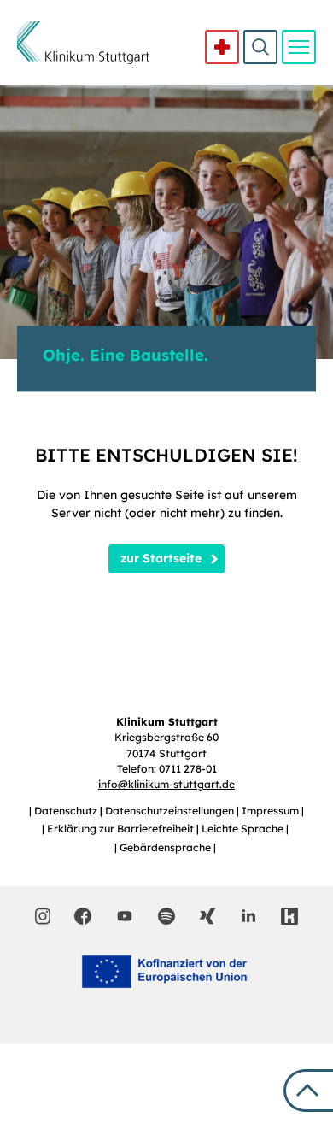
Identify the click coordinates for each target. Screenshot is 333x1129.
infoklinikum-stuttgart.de (166, 784)
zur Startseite (161, 558)
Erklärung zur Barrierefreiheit (121, 828)
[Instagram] (43, 916)
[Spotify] (166, 916)
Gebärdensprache (166, 847)
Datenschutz (67, 810)
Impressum (271, 810)
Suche (260, 47)
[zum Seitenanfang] (308, 1090)
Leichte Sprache (244, 828)
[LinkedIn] (248, 916)
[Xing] (207, 916)
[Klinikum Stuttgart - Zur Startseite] (83, 42)
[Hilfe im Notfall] (222, 47)
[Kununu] (289, 916)
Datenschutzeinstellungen (171, 810)
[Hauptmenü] (299, 47)
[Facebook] (82, 916)
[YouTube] (124, 915)
